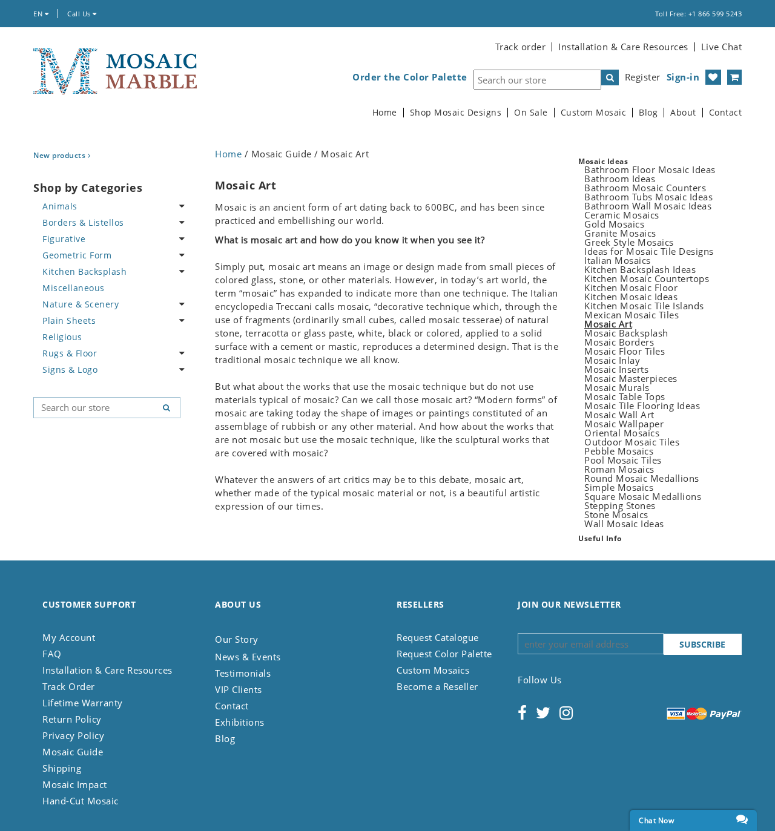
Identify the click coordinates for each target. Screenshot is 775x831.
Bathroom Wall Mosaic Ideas (647, 206)
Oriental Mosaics (621, 433)
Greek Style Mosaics (629, 242)
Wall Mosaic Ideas (624, 523)
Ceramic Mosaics (621, 215)
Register (643, 77)
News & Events (248, 657)
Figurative (63, 238)
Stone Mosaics (616, 514)
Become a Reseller (437, 686)
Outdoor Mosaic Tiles (631, 442)
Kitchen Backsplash (84, 271)
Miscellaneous (73, 287)
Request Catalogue (438, 637)
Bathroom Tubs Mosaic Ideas (648, 197)
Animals (60, 206)
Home (384, 112)
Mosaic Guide (72, 752)
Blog (648, 112)
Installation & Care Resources (623, 47)
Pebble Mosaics (618, 451)
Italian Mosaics (617, 260)
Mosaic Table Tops (624, 396)
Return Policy (72, 719)
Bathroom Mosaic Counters (645, 188)
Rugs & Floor (69, 353)
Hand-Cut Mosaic (80, 801)
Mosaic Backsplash (626, 333)
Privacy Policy (73, 735)
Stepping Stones (620, 505)
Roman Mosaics (619, 469)
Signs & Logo (69, 369)
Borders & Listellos (83, 222)
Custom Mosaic (594, 112)
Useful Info (600, 538)
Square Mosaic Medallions (642, 496)
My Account (68, 637)
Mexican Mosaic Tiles (631, 315)
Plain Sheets (69, 320)
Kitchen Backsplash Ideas (640, 269)
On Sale (531, 112)
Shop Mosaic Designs (456, 112)
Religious (62, 336)
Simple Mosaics (618, 487)
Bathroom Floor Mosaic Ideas (650, 169)
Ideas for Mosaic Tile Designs (649, 251)
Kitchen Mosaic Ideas (631, 297)
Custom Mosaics (433, 670)
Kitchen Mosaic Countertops (646, 278)
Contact (725, 112)
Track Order (68, 686)
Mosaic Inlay (612, 360)
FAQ (52, 654)
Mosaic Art (608, 324)
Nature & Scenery (80, 304)
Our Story (237, 639)
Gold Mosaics (614, 224)
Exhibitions (240, 722)
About (683, 112)
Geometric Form (76, 255)
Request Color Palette (444, 654)
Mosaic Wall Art (619, 415)
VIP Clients (238, 689)
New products (60, 155)
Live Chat (721, 47)
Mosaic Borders (619, 342)
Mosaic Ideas (603, 161)
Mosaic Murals (617, 387)
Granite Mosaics (620, 233)
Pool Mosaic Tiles (623, 460)
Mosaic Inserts (616, 369)
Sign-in (683, 77)
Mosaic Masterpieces (631, 378)
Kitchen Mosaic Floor (631, 287)
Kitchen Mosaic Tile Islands (644, 306)
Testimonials (243, 673)
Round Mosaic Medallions (641, 478)
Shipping (61, 768)
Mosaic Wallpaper (624, 424)
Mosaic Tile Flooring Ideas (642, 405)
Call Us (80, 13)
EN (39, 13)
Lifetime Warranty (82, 703)
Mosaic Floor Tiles (624, 351)
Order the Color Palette (409, 77)
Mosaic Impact (74, 784)
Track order (520, 47)
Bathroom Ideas (619, 178)
